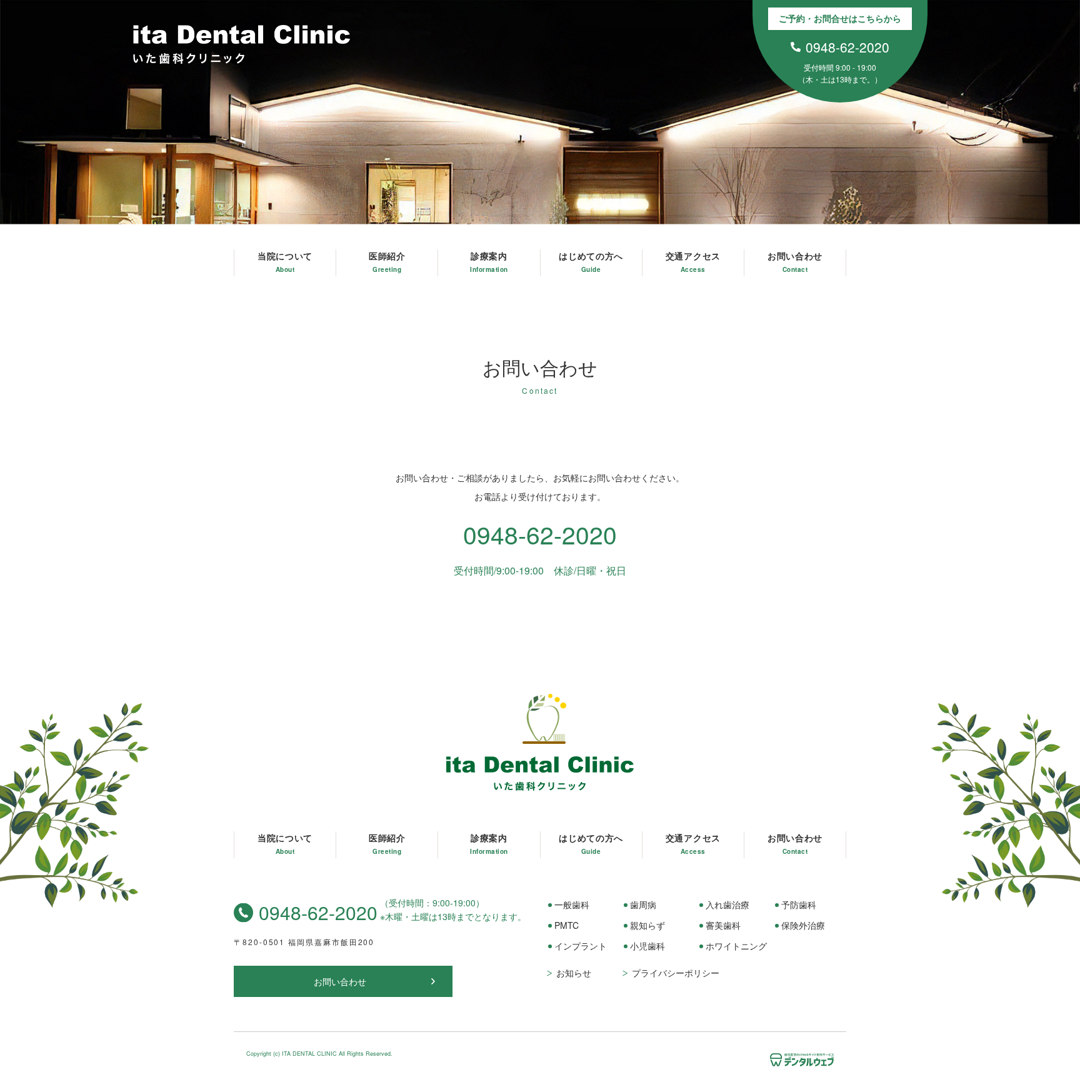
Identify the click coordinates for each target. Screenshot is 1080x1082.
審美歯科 (723, 925)
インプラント (580, 945)
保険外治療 (803, 925)
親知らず (647, 925)
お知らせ (573, 972)
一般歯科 (571, 904)
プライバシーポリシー (675, 972)
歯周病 (643, 904)
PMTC (566, 925)
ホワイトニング (736, 945)
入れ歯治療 (727, 904)
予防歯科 (798, 904)
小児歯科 (647, 945)
